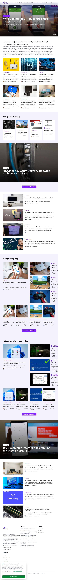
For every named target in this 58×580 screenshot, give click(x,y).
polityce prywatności (18, 571)
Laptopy (28, 2)
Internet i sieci (6, 15)
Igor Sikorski (40, 528)
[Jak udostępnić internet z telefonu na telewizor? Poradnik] (29, 439)
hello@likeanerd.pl (7, 549)
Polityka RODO (29, 573)
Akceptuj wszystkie (13, 576)
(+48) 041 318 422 (7, 547)
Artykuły (23, 526)
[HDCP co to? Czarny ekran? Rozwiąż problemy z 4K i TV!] (29, 162)
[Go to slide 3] (55, 34)
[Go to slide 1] (53, 34)
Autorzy (40, 526)
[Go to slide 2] (54, 34)
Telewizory (23, 2)
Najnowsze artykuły (16, 2)
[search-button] (51, 2)
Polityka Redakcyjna (36, 573)
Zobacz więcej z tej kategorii (28, 186)
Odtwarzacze (42, 2)
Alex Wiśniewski (6, 176)
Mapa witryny (43, 573)
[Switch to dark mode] (54, 3)
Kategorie (5, 552)
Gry (47, 2)
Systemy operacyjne (34, 2)
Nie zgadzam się (13, 573)
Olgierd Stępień (6, 27)
